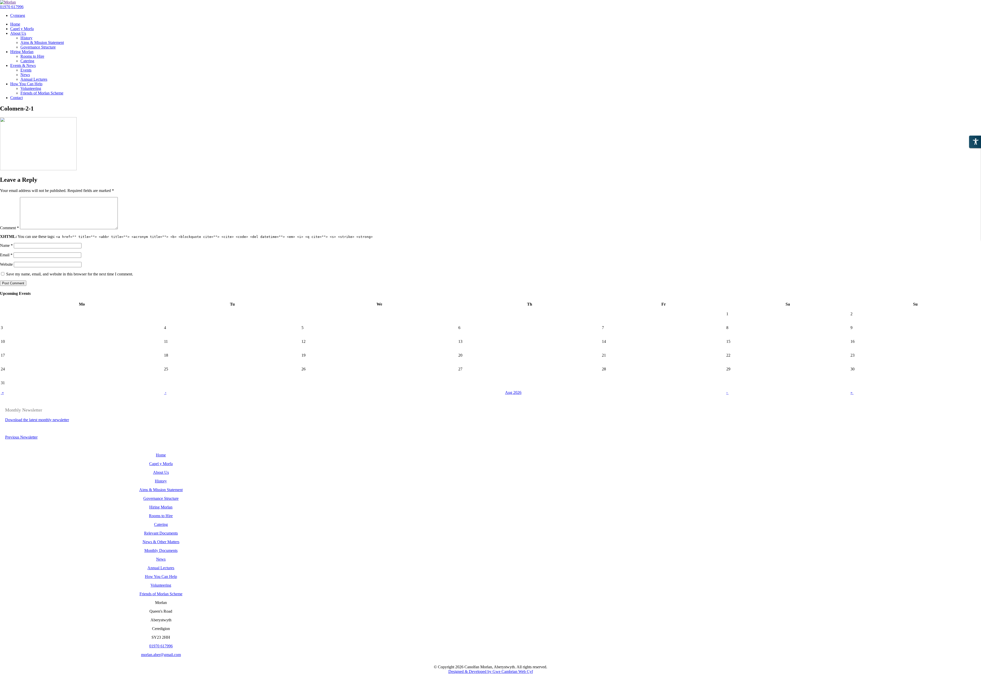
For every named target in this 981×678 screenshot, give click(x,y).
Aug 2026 (513, 392)
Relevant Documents (161, 533)
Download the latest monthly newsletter (37, 420)
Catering (161, 524)
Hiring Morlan (160, 507)
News (161, 559)
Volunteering (160, 585)
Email (6, 255)
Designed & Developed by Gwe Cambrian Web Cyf (490, 671)
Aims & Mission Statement (161, 490)
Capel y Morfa (161, 464)
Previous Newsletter (21, 437)
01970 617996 (12, 7)
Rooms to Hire (161, 516)
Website (6, 264)
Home (161, 455)
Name (6, 245)
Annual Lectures (160, 568)
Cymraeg (17, 15)
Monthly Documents (161, 550)
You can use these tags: (186, 236)
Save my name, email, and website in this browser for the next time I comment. (69, 274)
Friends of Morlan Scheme (160, 594)
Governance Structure (161, 498)
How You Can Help (161, 576)
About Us (161, 472)
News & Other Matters (161, 542)
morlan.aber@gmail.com (161, 654)
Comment (9, 228)
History (161, 481)
